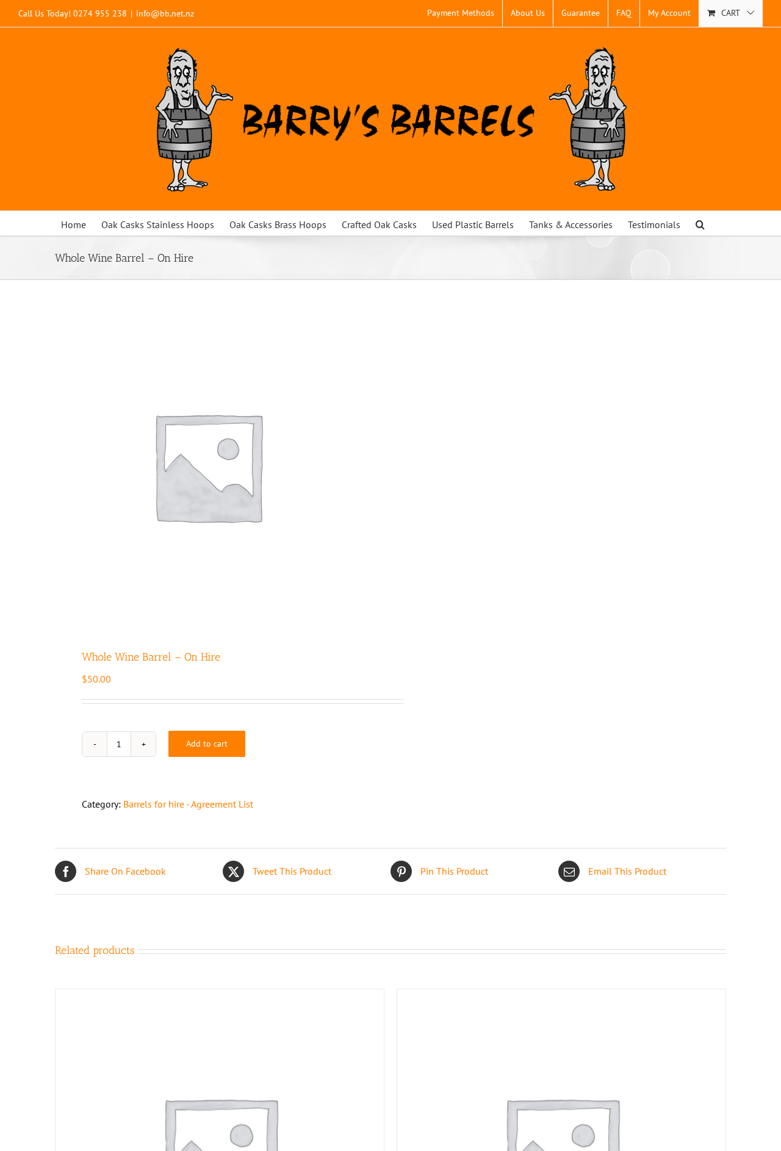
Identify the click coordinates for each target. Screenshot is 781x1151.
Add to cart (207, 743)
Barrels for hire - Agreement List (188, 804)
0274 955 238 (100, 13)
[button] (700, 223)
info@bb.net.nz (165, 13)
